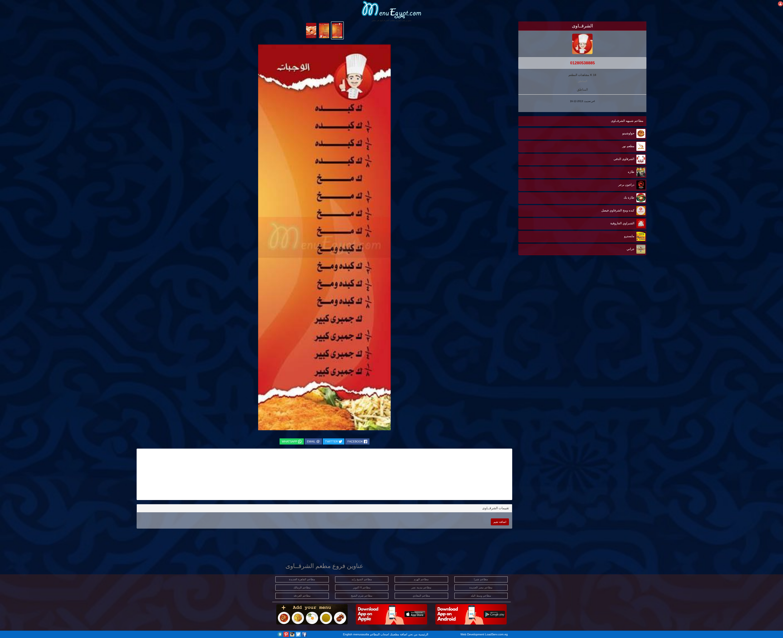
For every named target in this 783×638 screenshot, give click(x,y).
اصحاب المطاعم (379, 634)
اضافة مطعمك (398, 634)
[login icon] (780, 3)
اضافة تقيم (499, 522)
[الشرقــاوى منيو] (337, 30)
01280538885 (582, 63)
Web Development (472, 634)
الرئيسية (423, 634)
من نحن (413, 634)
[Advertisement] (620, 318)
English (347, 634)
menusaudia (361, 634)
